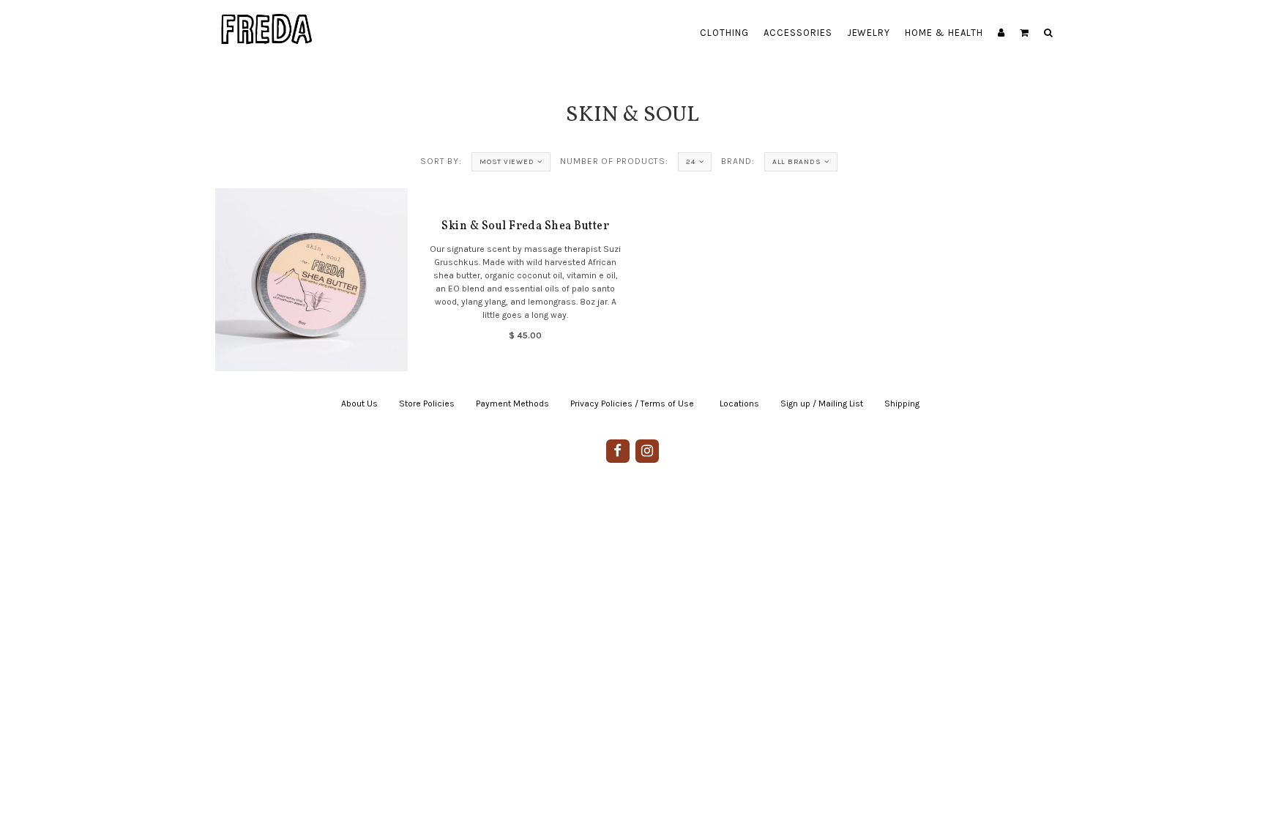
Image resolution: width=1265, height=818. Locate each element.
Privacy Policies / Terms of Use (632, 403)
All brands (796, 161)
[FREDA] (267, 18)
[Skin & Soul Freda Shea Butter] (311, 279)
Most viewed (506, 161)
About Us (359, 403)
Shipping (901, 403)
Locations (739, 403)
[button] (1024, 33)
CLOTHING (724, 32)
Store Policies (427, 403)
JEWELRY (869, 32)
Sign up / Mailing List (821, 403)
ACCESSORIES (798, 32)
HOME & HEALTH (944, 32)
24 (690, 161)
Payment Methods (512, 403)
